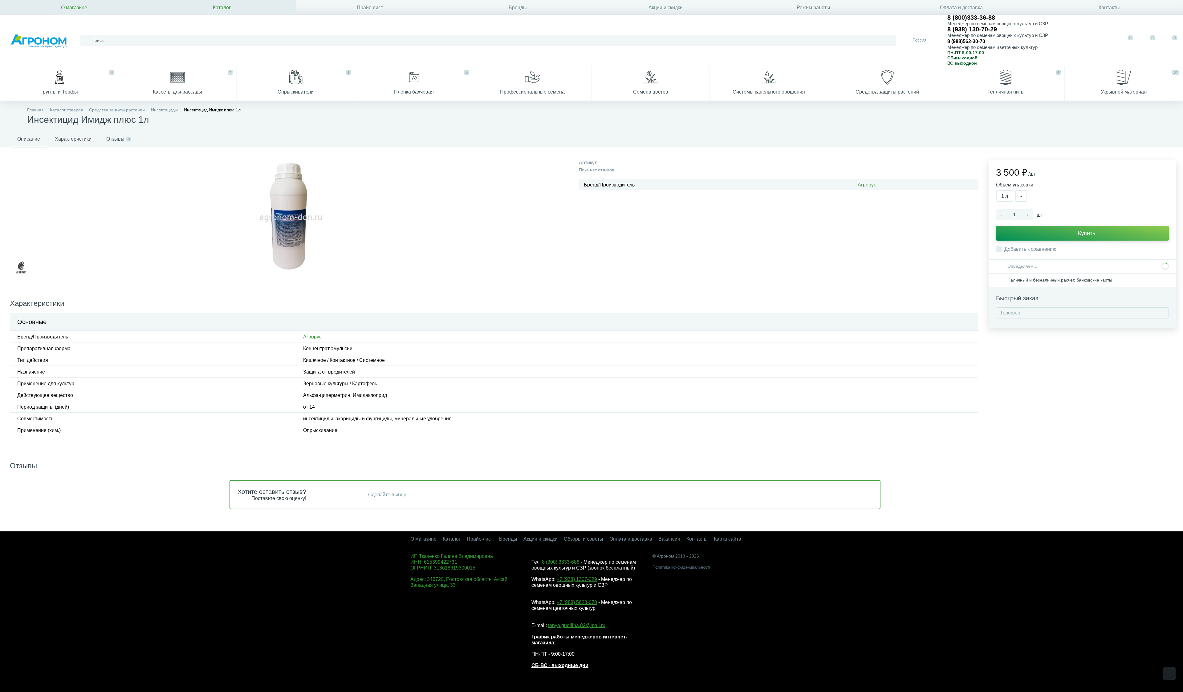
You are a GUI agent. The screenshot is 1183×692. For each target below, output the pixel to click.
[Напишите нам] (1087, 40)
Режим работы (813, 7)
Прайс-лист (370, 7)
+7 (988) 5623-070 (577, 602)
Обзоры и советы (583, 539)
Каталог (222, 7)
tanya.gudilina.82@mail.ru (576, 625)
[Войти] (1106, 40)
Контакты (1109, 7)
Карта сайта (727, 539)
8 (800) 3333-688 (560, 562)
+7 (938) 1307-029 (577, 579)
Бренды (518, 7)
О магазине (74, 7)
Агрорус (867, 184)
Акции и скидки (665, 7)
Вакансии (669, 539)
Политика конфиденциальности (681, 567)
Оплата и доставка (961, 7)
